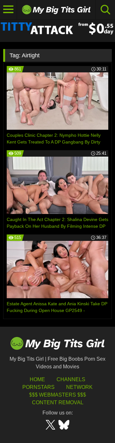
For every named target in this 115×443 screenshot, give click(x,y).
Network (79, 387)
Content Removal (57, 402)
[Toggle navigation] (8, 9)
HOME (37, 379)
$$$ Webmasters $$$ (57, 395)
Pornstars (38, 387)
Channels (71, 379)
